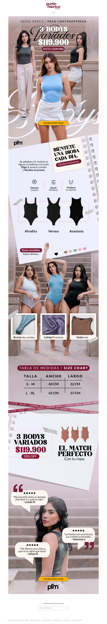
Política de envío (66, 620)
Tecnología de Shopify (24, 620)
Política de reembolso (35, 620)
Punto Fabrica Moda (15, 620)
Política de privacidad (46, 620)
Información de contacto (77, 620)
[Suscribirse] (66, 608)
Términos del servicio (56, 620)
